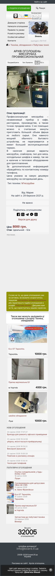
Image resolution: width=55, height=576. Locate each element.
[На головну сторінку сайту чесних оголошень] (27, 18)
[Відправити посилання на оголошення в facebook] (18, 215)
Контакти (12, 40)
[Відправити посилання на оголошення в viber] (22, 215)
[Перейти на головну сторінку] (8, 45)
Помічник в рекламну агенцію (20, 456)
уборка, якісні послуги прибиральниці (24, 441)
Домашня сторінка (16, 23)
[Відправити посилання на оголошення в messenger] (32, 215)
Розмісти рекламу (16, 33)
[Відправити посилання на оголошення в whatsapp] (36, 215)
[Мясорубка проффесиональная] (27, 84)
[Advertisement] (27, 263)
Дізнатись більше (32, 572)
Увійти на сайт (40, 2)
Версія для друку (27, 219)
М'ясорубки (27, 183)
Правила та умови (16, 30)
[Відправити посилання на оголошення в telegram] (27, 215)
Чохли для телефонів (16, 463)
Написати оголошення (18, 26)
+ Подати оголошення (19, 8)
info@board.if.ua (27, 548)
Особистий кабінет (16, 37)
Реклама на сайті (20, 563)
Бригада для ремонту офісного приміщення (27, 434)
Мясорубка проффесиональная (31, 300)
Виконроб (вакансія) (16, 449)
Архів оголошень (36, 563)
